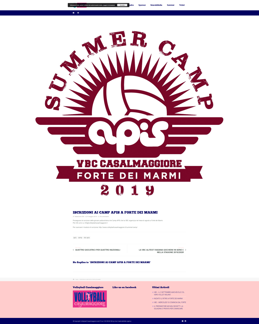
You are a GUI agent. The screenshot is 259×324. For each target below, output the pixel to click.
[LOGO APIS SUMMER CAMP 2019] (129, 111)
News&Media (156, 5)
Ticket (182, 5)
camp (80, 237)
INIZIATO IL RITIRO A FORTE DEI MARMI (168, 298)
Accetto (122, 5)
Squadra (130, 5)
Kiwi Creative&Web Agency (123, 321)
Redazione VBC (79, 216)
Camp (77, 279)
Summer (170, 5)
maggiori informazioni (109, 5)
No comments (104, 216)
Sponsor (142, 5)
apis (74, 237)
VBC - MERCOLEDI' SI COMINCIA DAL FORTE (170, 302)
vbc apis (87, 237)
